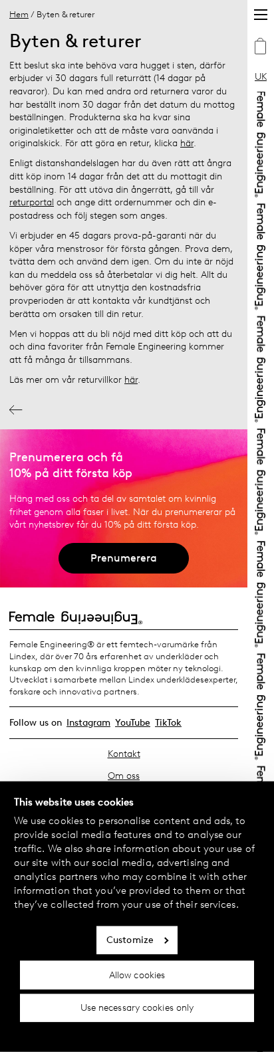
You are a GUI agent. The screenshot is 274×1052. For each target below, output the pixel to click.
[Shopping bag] (260, 47)
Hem (19, 14)
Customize (130, 940)
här (187, 143)
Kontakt (124, 754)
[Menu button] (260, 14)
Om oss (124, 776)
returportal (31, 202)
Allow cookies (137, 974)
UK (261, 76)
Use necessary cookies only (137, 1007)
